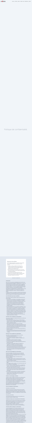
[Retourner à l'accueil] (3, 1)
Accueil (13, 1)
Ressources (26, 1)
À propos (21, 1)
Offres (19, 1)
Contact (29, 1)
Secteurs (16, 1)
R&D (23, 1)
